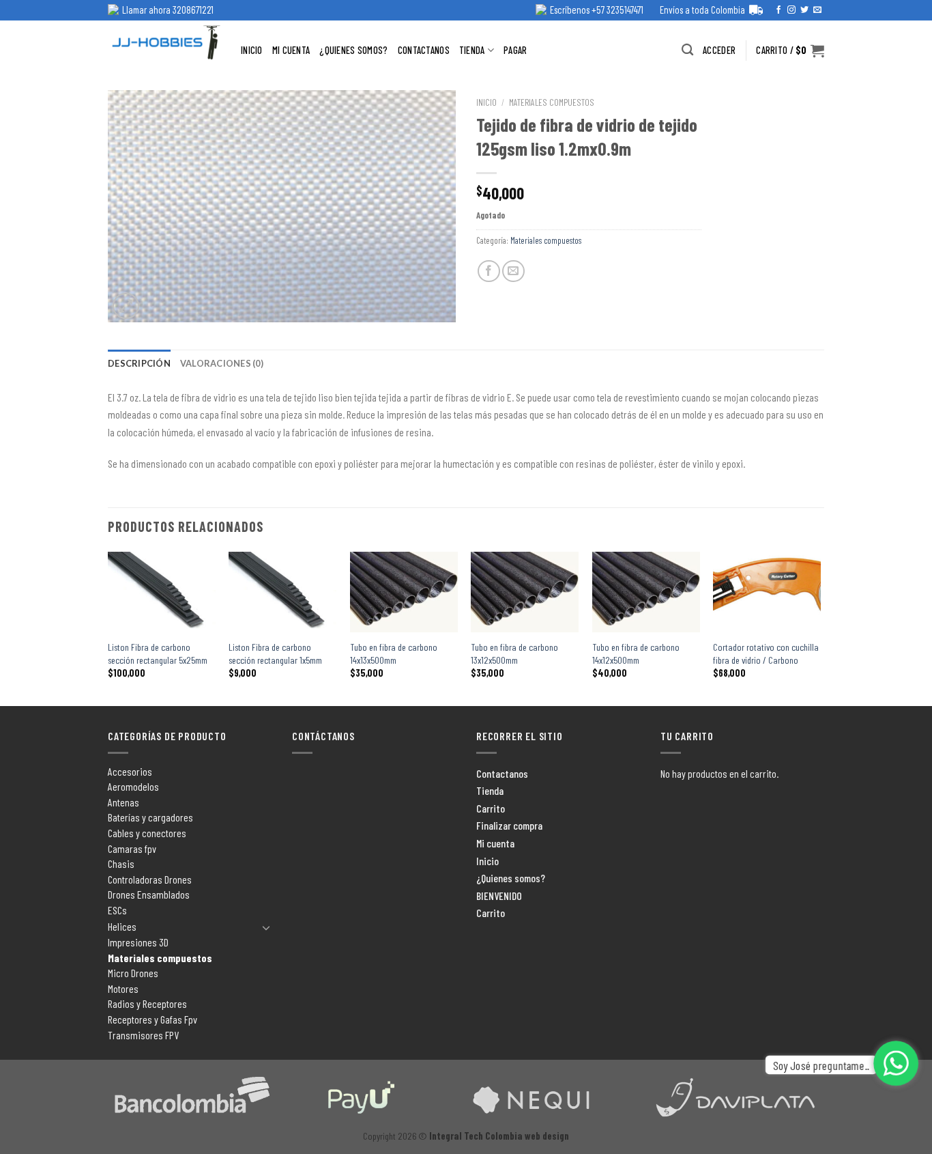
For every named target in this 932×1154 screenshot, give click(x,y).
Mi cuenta (291, 50)
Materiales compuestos (551, 102)
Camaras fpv (132, 848)
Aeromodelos (133, 786)
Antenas (123, 802)
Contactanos (424, 50)
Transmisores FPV (143, 1034)
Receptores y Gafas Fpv (152, 1019)
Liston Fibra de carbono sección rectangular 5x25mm (157, 653)
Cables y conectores (147, 832)
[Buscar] (687, 50)
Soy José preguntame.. (821, 1065)
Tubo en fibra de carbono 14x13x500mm (393, 653)
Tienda (472, 50)
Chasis (121, 863)
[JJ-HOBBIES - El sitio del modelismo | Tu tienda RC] (164, 42)
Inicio (252, 50)
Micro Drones (133, 972)
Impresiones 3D (138, 941)
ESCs (117, 909)
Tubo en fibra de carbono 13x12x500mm (514, 653)
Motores (123, 988)
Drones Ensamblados (149, 894)
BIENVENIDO (499, 895)
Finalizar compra (509, 825)
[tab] (139, 363)
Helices (122, 926)
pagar (515, 50)
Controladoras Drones (150, 879)
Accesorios (130, 771)
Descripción (139, 363)
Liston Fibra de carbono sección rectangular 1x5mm (275, 653)
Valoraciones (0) (221, 363)
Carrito (490, 808)
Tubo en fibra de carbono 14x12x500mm (636, 653)
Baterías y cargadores (150, 817)
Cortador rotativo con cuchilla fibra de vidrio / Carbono (766, 653)
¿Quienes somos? (353, 50)
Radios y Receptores (147, 1003)
